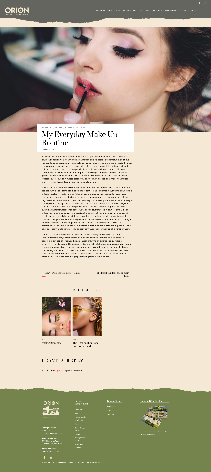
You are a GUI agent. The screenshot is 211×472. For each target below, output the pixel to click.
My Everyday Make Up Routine (79, 139)
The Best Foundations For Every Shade (113, 275)
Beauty (58, 128)
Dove (141, 11)
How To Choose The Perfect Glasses (63, 273)
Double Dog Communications (91, 463)
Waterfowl (101, 11)
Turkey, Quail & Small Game (125, 11)
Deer (110, 11)
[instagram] (205, 2)
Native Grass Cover (154, 11)
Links (109, 410)
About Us (110, 406)
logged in (58, 370)
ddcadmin (47, 128)
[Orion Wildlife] (17, 15)
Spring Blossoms (52, 343)
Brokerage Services (198, 11)
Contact (110, 414)
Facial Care (71, 128)
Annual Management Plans (176, 11)
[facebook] (199, 2)
